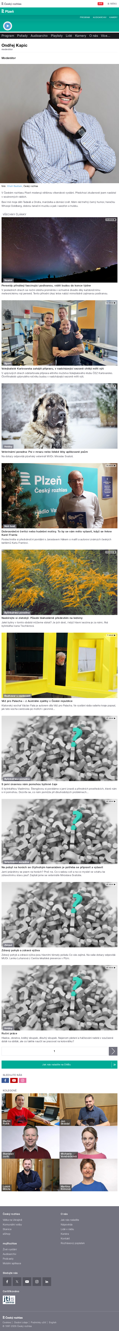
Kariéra (65, 1233)
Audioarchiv (99, 17)
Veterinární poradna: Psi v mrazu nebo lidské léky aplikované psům (45, 451)
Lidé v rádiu (67, 1229)
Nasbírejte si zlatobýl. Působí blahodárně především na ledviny (42, 617)
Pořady (22, 36)
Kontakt (65, 1238)
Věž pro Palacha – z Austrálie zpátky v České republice (37, 701)
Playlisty (57, 36)
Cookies (7, 1322)
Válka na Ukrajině (12, 1219)
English (52, 1322)
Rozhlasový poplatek (73, 1243)
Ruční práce (9, 1033)
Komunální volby (12, 1224)
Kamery (113, 17)
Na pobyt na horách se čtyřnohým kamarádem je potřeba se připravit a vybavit (52, 867)
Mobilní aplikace (12, 1263)
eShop (6, 1233)
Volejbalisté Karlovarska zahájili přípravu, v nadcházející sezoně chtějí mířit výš (53, 368)
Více (105, 36)
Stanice (7, 1229)
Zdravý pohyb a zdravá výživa (21, 950)
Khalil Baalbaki (14, 186)
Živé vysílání (10, 1249)
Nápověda (67, 1224)
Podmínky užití (38, 1322)
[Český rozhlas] (11, 3)
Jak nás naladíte (70, 1219)
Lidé (69, 36)
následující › (113, 1051)
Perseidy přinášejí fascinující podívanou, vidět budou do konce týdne (46, 285)
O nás (93, 36)
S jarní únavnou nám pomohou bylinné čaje (29, 784)
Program (85, 17)
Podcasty (8, 1258)
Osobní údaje (21, 1322)
